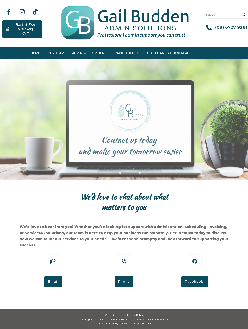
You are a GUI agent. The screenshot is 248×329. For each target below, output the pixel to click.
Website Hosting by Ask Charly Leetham (124, 323)
